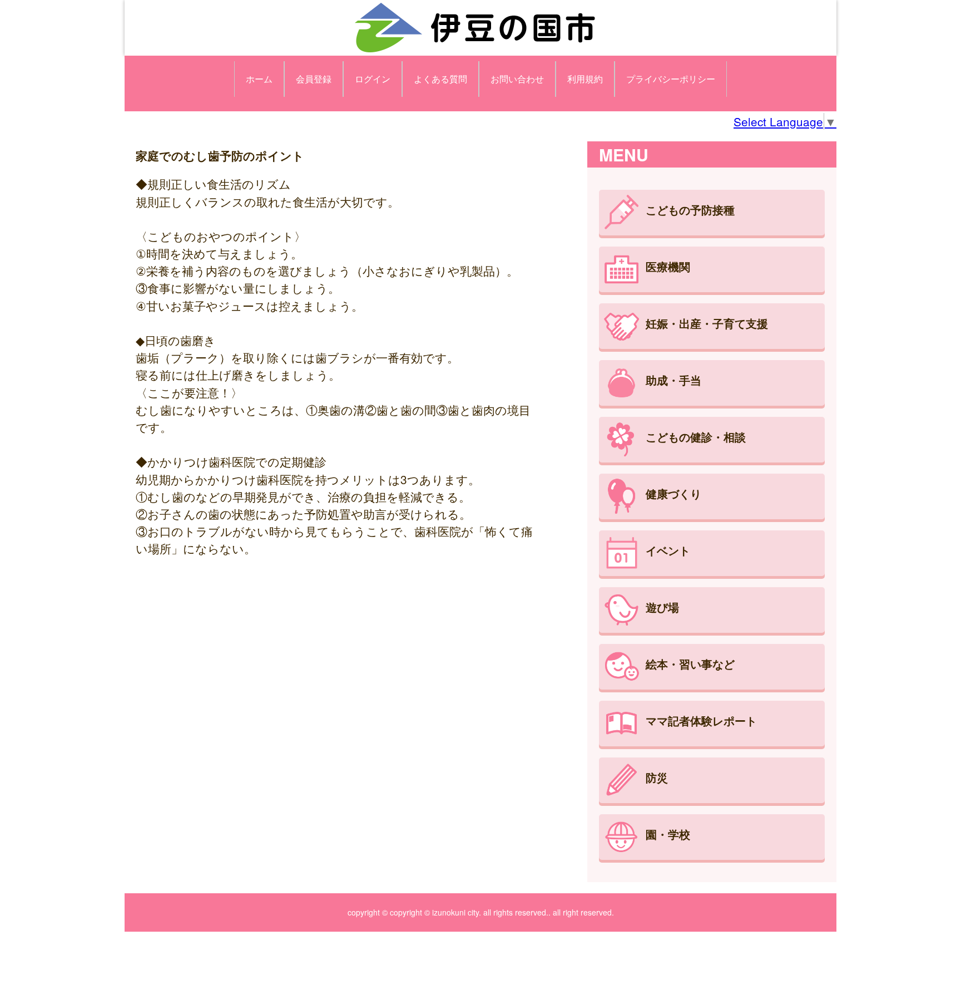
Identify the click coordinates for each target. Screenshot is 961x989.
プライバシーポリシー (670, 78)
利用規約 (585, 78)
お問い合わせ (517, 78)
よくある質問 (440, 78)
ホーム (259, 78)
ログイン (372, 78)
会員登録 (313, 78)
